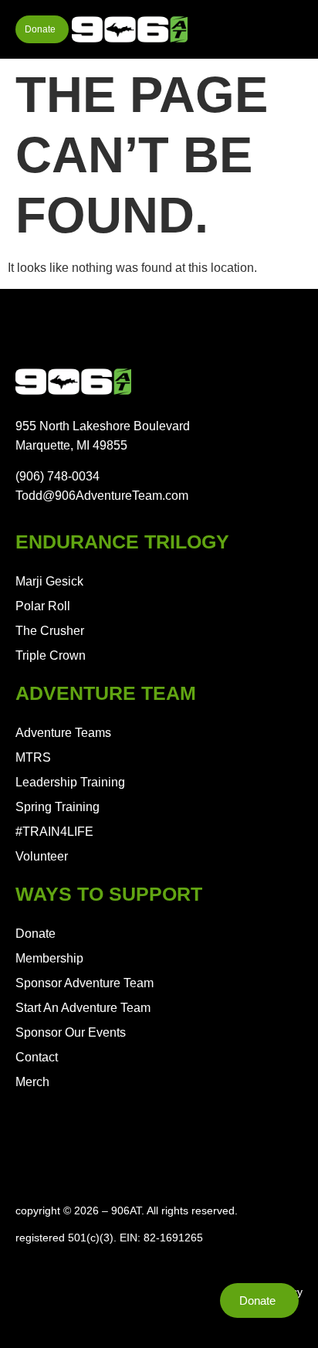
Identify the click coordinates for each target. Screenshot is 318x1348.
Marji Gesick (49, 581)
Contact (36, 1057)
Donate (35, 933)
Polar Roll (42, 606)
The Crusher (49, 630)
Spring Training (57, 806)
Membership (49, 958)
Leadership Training (70, 782)
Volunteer (41, 856)
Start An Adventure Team (83, 1007)
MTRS (33, 757)
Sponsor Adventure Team (84, 983)
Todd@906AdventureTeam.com (101, 495)
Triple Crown (50, 655)
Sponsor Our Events (70, 1032)
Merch (32, 1081)
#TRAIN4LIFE (54, 831)
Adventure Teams (63, 732)
